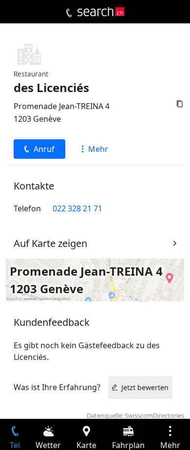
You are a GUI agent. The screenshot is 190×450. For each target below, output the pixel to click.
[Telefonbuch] (69, 13)
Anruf (44, 149)
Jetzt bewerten (145, 387)
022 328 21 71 (77, 208)
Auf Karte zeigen (50, 243)
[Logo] (100, 12)
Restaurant (31, 73)
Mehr (98, 149)
